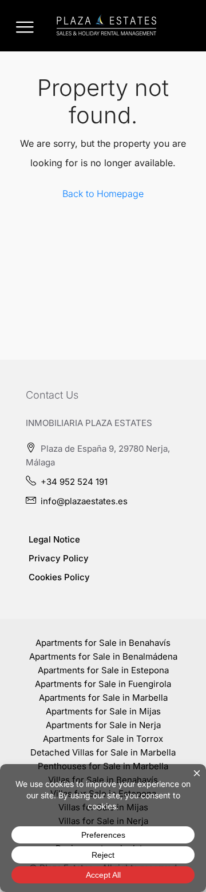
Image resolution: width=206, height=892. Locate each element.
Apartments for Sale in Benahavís (103, 642)
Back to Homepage (103, 193)
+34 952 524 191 (74, 481)
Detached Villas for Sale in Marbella (103, 752)
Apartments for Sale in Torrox (103, 738)
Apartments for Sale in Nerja (103, 725)
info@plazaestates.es (84, 501)
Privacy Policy (59, 558)
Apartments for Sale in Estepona (103, 670)
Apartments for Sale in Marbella (103, 697)
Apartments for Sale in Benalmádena (103, 656)
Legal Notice (54, 539)
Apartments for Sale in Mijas (103, 711)
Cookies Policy (59, 577)
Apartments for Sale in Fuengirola (103, 683)
